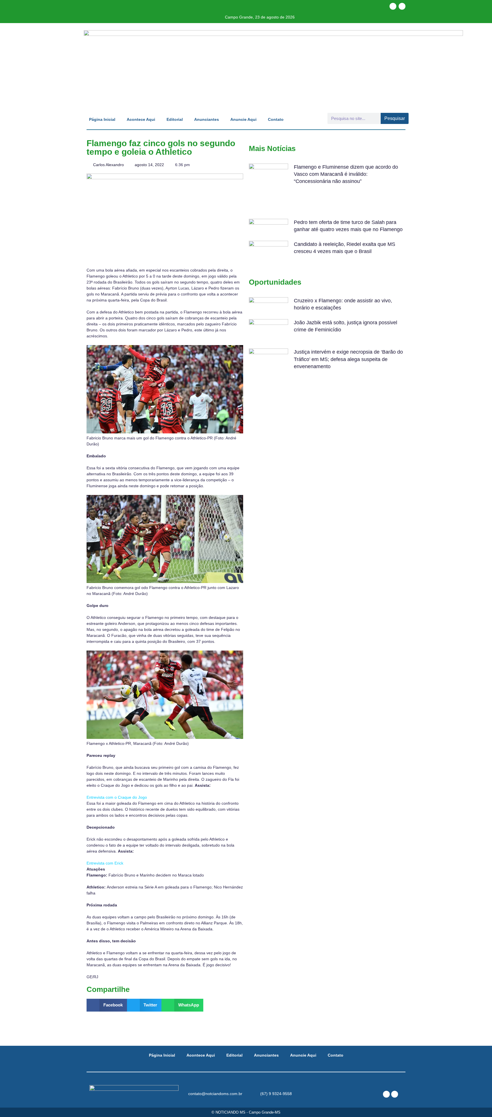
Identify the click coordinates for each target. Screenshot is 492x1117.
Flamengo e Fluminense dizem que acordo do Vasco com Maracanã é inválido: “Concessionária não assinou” (346, 174)
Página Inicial (102, 119)
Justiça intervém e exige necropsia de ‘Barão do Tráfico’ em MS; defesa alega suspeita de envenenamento (348, 359)
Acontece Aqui (141, 119)
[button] (107, 1005)
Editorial (175, 119)
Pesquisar (394, 118)
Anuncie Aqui (243, 119)
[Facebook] (393, 6)
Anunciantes (206, 119)
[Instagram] (402, 6)
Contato (276, 119)
